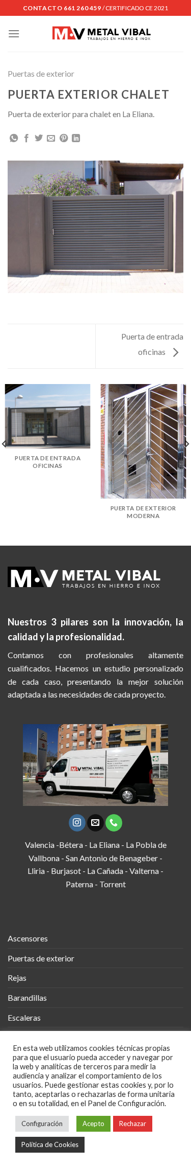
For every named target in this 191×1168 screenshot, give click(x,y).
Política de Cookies (49, 1144)
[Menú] (14, 33)
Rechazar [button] (132, 1123)
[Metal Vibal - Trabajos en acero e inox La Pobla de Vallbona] (102, 34)
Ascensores (28, 938)
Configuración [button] (42, 1123)
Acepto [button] (93, 1123)
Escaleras (24, 1017)
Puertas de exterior (41, 73)
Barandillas (27, 997)
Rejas (17, 977)
